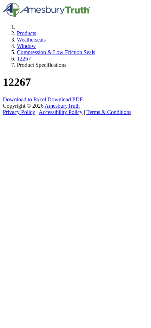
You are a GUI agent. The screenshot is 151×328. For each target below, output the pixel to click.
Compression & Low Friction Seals (56, 52)
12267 (24, 59)
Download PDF (65, 99)
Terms (108, 112)
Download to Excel (24, 99)
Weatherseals (31, 40)
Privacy (19, 112)
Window (26, 46)
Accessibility (61, 112)
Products (26, 33)
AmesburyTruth (62, 106)
